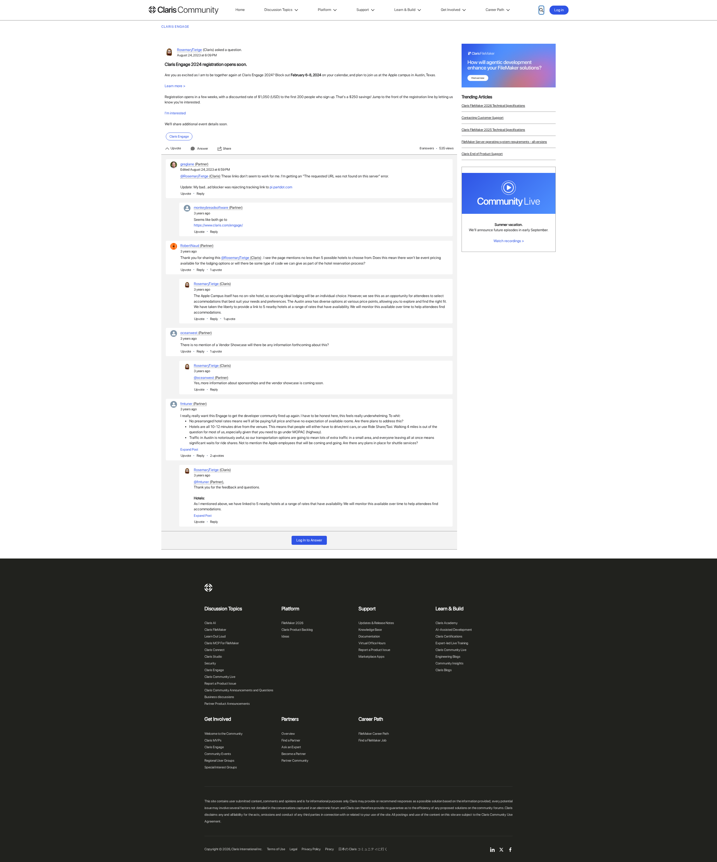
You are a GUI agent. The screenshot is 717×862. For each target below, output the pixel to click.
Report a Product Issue (220, 683)
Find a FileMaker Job (372, 740)
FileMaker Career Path (373, 734)
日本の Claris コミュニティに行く (363, 849)
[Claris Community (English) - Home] (183, 10)
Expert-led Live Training (452, 643)
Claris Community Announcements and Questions (238, 690)
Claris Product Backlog (297, 630)
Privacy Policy (311, 849)
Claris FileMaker (215, 630)
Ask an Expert (291, 747)
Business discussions (219, 697)
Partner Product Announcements (227, 704)
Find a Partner (290, 740)
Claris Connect (214, 650)
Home (240, 10)
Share (227, 148)
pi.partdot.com (281, 187)
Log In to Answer (309, 540)
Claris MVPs (213, 740)
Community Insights (450, 663)
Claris (208, 588)
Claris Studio (213, 657)
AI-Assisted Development (454, 630)
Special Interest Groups (220, 767)
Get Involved (450, 10)
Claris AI (210, 623)
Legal (293, 849)
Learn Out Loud (215, 636)
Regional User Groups (219, 761)
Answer (202, 148)
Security (210, 663)
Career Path (495, 10)
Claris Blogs (444, 670)
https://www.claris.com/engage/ (218, 225)
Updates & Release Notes (376, 623)
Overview (288, 734)
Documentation (369, 636)
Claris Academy (447, 623)
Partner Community (294, 761)
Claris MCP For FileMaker (221, 643)
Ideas (285, 636)
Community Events (217, 754)
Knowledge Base (370, 630)
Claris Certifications (449, 636)
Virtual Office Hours (372, 643)
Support (363, 10)
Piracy (329, 849)
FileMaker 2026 (292, 623)
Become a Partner (293, 754)
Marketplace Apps (371, 657)
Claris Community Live (219, 677)
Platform (324, 10)
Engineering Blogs (448, 657)
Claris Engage (214, 670)
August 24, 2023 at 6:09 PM (197, 55)
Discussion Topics (278, 10)
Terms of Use (276, 849)
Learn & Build (404, 10)
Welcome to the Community (223, 734)
